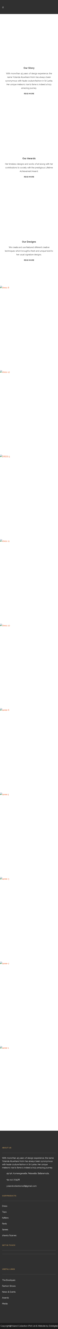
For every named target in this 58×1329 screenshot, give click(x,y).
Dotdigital (53, 1326)
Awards (5, 1298)
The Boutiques (8, 1280)
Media (5, 1304)
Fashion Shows (9, 1286)
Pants (4, 1224)
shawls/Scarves (9, 1235)
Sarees (5, 1229)
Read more (29, 94)
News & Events (9, 1292)
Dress (4, 1206)
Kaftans (5, 1218)
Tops (4, 1212)
